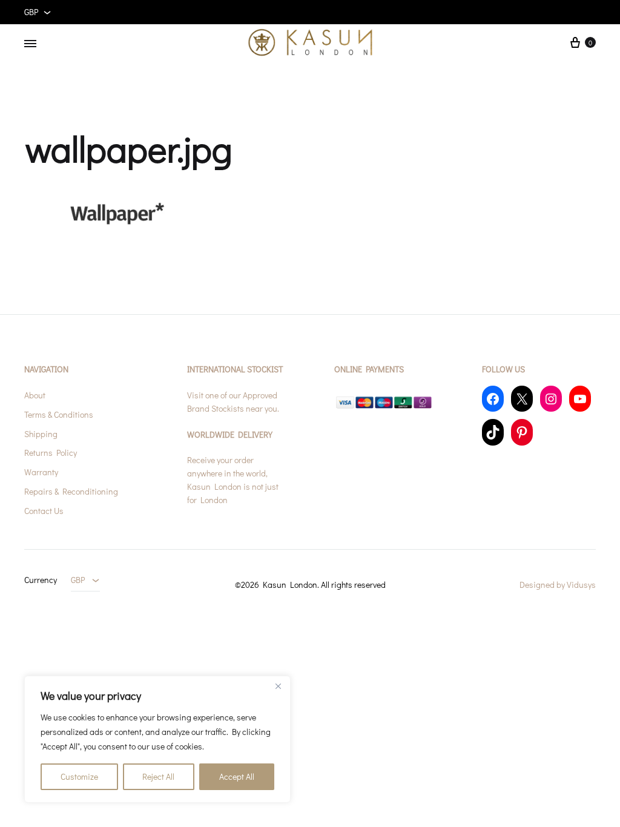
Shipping (41, 434)
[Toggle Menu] (30, 43)
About (34, 395)
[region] (157, 739)
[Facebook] (493, 399)
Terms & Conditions (58, 414)
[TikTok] (493, 432)
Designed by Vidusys (557, 584)
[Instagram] (551, 399)
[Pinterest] (522, 432)
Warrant (39, 472)
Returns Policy (50, 452)
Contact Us (44, 510)
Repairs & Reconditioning (71, 491)
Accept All (236, 776)
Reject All (158, 776)
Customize (79, 776)
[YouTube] (580, 399)
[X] (522, 399)
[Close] (278, 686)
